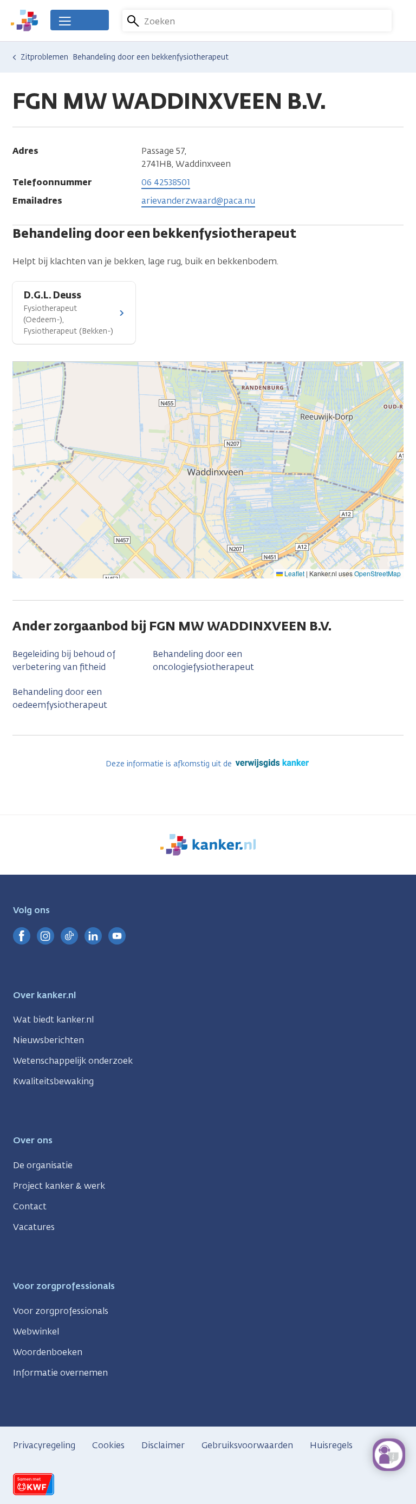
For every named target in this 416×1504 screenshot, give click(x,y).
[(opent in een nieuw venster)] (21, 936)
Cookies (108, 1445)
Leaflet (293, 573)
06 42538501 (165, 182)
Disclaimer (163, 1445)
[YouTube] (117, 936)
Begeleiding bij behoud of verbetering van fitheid (63, 660)
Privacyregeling (44, 1445)
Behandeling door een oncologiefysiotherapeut (203, 660)
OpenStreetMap (377, 573)
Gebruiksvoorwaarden (247, 1445)
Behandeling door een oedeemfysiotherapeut (59, 698)
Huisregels (331, 1445)
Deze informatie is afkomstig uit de (170, 764)
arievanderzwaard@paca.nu (198, 200)
